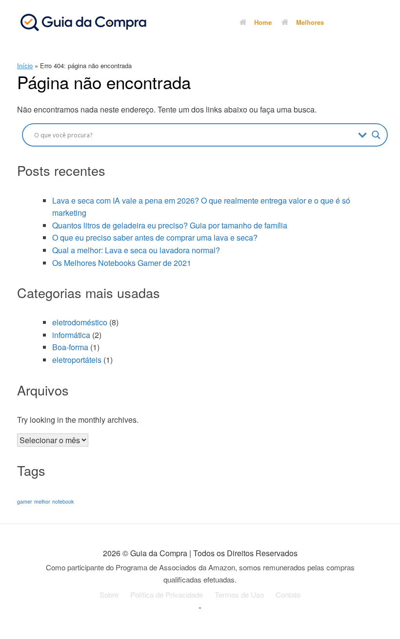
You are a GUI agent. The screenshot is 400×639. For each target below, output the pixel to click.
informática (71, 334)
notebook (63, 501)
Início (25, 65)
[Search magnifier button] (376, 135)
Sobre (109, 594)
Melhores (310, 22)
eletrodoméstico (79, 322)
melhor (42, 501)
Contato (288, 594)
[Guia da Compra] (83, 22)
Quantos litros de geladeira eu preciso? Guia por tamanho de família (169, 225)
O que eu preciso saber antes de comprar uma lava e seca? (155, 237)
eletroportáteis (76, 359)
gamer (24, 501)
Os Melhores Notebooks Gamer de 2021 (121, 262)
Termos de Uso (239, 594)
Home (263, 22)
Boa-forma (70, 347)
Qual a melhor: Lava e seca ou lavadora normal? (136, 250)
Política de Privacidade (166, 594)
